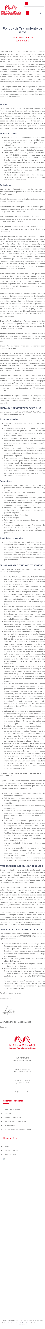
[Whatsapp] (33, 3)
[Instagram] (40, 3)
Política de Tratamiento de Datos (19, 1323)
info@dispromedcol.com (22, 1092)
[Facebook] (37, 3)
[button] (26, 3)
